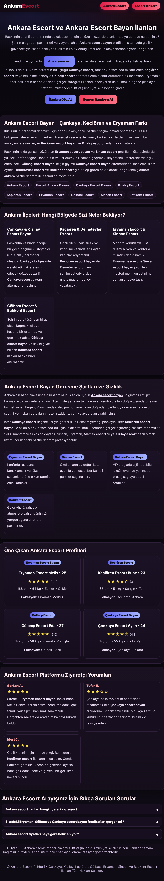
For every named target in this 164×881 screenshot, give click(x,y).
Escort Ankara (146, 6)
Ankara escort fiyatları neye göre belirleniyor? (42, 834)
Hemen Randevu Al (98, 99)
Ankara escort (59, 61)
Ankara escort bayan (107, 395)
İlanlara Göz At (60, 99)
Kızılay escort (92, 143)
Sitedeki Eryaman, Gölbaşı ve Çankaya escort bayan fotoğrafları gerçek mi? (64, 822)
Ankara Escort (114, 6)
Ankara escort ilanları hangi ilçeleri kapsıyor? (41, 809)
